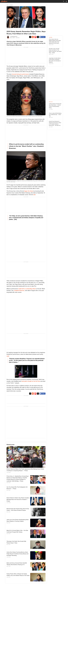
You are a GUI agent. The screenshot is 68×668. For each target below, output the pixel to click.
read (8, 356)
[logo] (4, 1)
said (34, 194)
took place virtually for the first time (31, 381)
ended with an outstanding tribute (27, 288)
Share (43, 37)
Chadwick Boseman (19, 290)
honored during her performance (20, 74)
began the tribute (28, 191)
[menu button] (66, 1)
